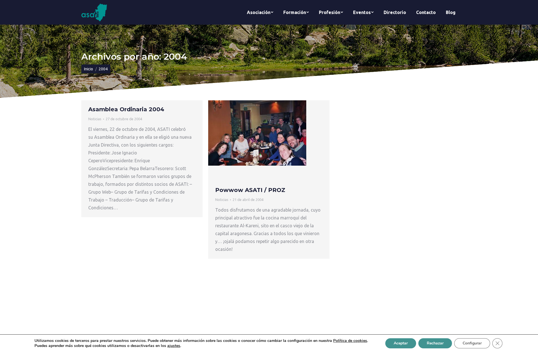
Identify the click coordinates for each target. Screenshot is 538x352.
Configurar (472, 343)
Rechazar (435, 343)
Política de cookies (350, 340)
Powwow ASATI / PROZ (250, 190)
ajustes (173, 345)
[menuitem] (260, 12)
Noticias (94, 119)
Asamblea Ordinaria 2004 (126, 109)
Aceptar (401, 343)
